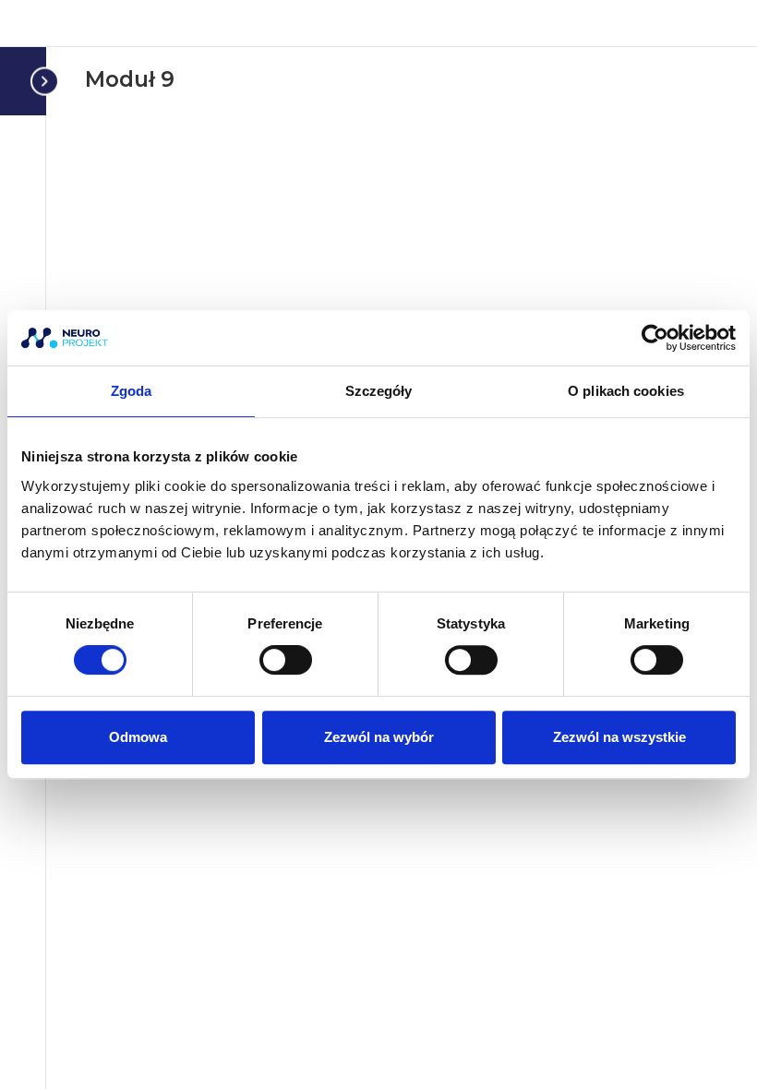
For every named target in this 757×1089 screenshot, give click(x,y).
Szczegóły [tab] (379, 391)
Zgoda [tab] (131, 391)
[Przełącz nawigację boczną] (40, 80)
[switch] (285, 660)
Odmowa (138, 737)
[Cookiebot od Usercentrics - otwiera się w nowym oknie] (655, 338)
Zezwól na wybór (379, 737)
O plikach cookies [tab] (626, 391)
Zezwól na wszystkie (619, 737)
